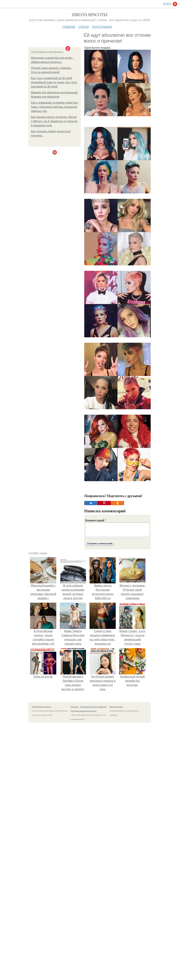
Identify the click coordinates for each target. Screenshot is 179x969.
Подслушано (102, 26)
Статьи (83, 26)
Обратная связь (116, 706)
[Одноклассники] (117, 503)
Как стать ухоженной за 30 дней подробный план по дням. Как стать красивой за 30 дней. (54, 82)
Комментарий (95, 520)
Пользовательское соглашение (93, 706)
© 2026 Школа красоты (41, 706)
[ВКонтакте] (91, 503)
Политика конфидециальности (83, 711)
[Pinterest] (104, 503)
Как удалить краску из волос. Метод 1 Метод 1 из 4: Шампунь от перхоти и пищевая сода (54, 121)
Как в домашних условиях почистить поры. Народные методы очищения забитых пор (54, 107)
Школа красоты (89, 14)
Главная (68, 26)
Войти (167, 4)
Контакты (74, 706)
